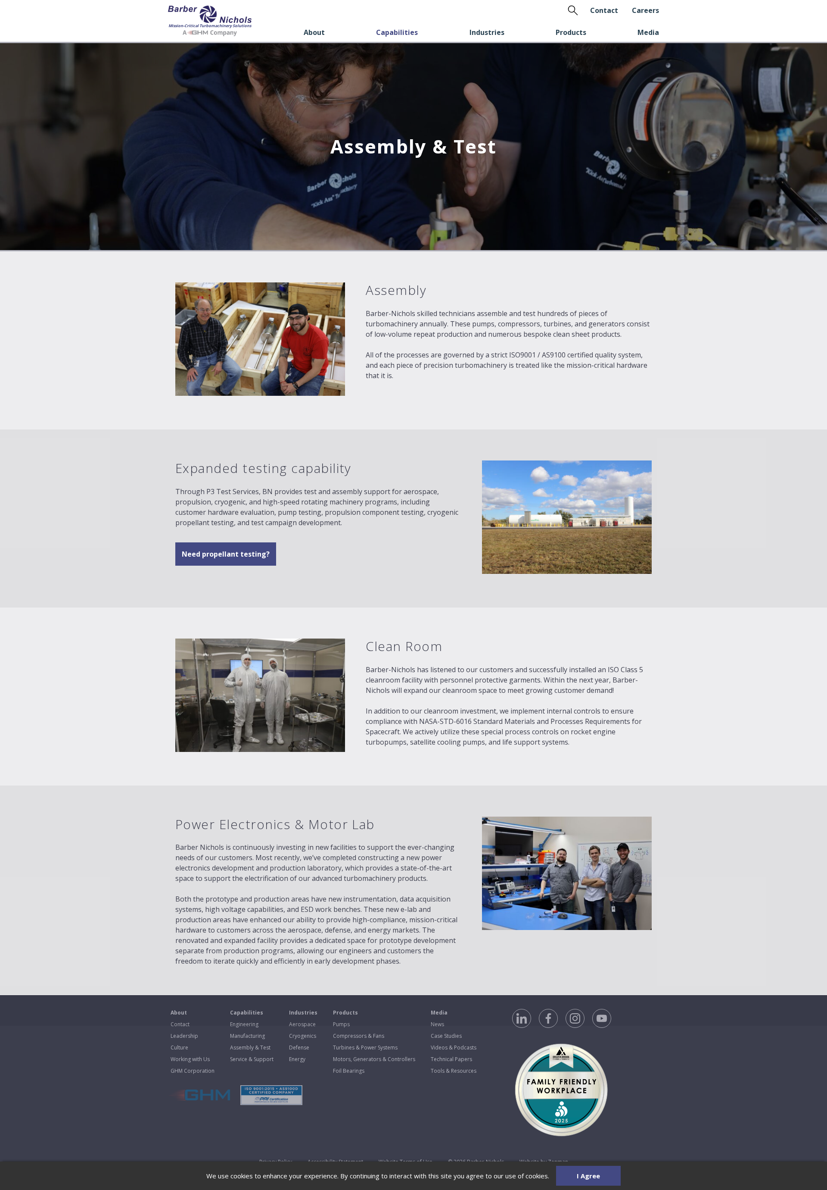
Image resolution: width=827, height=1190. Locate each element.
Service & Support (252, 1059)
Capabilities (397, 32)
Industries (486, 32)
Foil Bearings (348, 1070)
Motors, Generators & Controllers (374, 1059)
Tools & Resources (453, 1070)
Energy (297, 1059)
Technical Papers (451, 1059)
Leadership (184, 1036)
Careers (645, 10)
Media (648, 32)
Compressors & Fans (358, 1036)
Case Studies (446, 1036)
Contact (604, 10)
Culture (179, 1047)
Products (571, 32)
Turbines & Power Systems (365, 1047)
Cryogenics (302, 1036)
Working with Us (190, 1059)
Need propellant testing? (226, 554)
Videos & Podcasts (453, 1047)
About (314, 32)
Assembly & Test (250, 1047)
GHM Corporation (193, 1070)
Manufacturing (247, 1036)
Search (573, 10)
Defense (299, 1047)
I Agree (588, 1175)
